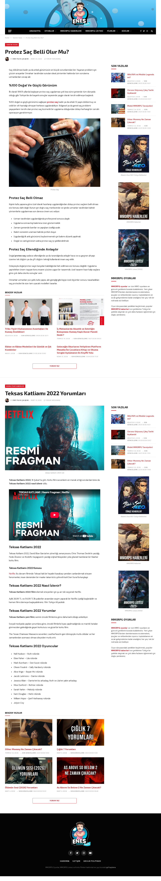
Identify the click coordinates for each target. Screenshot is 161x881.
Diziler (125, 31)
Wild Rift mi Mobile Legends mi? (140, 75)
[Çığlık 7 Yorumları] (80, 732)
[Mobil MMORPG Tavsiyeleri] (118, 109)
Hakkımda (64, 861)
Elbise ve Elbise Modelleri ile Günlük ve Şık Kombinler (28, 348)
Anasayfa (35, 31)
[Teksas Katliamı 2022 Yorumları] (54, 438)
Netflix (12, 573)
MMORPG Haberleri (71, 31)
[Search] (151, 31)
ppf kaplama (111, 867)
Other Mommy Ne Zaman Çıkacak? (139, 120)
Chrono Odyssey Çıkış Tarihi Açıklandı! (140, 91)
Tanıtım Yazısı (12, 45)
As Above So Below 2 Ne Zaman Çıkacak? (79, 787)
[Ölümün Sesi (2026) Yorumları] (28, 770)
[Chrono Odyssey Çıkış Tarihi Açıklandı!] (118, 93)
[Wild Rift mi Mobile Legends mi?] (118, 77)
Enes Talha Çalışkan (21, 59)
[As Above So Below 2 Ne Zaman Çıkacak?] (80, 770)
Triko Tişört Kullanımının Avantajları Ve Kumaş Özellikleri (26, 330)
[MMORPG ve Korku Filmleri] (80, 14)
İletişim (76, 861)
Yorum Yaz (54, 366)
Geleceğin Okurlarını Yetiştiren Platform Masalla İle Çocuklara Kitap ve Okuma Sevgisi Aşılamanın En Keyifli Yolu (79, 349)
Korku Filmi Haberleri (15, 386)
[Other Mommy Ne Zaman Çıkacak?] (118, 122)
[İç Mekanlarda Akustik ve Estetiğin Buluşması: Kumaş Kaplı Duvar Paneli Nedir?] (80, 312)
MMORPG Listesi (94, 31)
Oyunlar (49, 31)
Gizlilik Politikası (92, 861)
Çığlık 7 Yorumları (66, 749)
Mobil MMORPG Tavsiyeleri (140, 106)
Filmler (111, 31)
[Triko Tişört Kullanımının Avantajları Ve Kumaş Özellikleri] (28, 312)
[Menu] (9, 31)
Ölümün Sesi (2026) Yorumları (21, 787)
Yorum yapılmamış (53, 59)
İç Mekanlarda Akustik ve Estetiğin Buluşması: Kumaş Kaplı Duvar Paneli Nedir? (77, 331)
